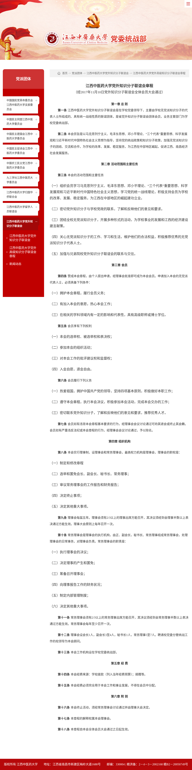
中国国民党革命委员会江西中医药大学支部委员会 (20, 105)
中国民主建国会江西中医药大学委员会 (20, 136)
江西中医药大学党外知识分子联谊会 (20, 223)
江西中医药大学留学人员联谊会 (20, 209)
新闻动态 (15, 264)
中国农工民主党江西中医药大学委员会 (20, 165)
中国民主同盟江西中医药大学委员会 (20, 121)
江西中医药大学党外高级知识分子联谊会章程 (22, 252)
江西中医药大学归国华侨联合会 (20, 194)
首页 (65, 73)
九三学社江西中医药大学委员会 (20, 180)
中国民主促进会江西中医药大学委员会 (20, 150)
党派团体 (77, 73)
